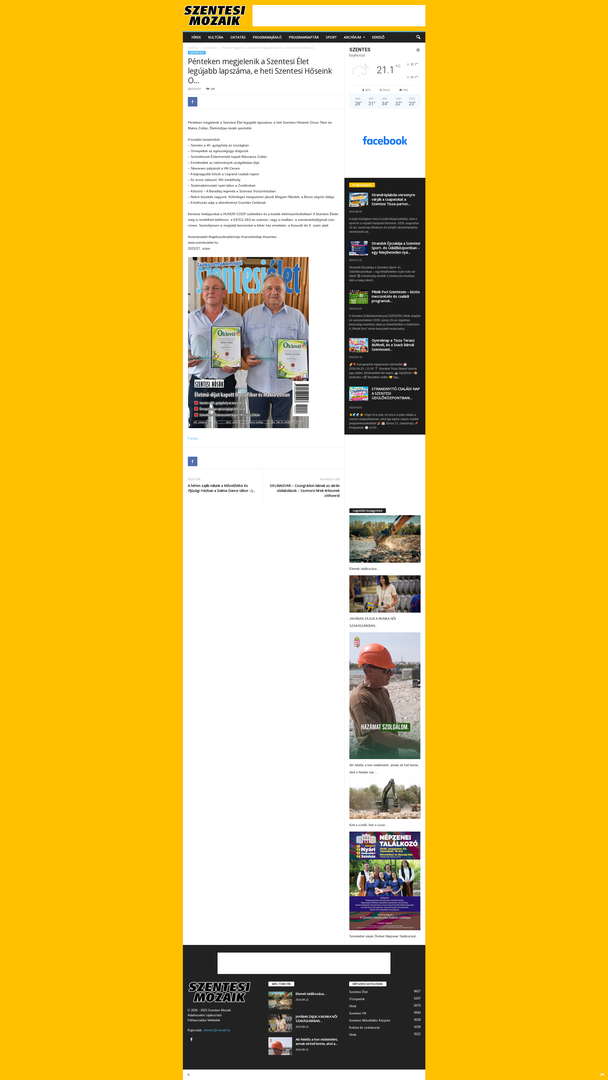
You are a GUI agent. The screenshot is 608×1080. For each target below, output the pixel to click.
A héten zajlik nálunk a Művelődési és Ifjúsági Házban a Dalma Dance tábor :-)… (221, 488)
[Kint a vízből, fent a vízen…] (385, 799)
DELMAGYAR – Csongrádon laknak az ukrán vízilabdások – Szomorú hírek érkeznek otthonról (305, 490)
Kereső (378, 37)
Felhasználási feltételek (204, 1020)
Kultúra (215, 37)
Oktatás (238, 37)
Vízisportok (357, 999)
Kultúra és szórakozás (364, 1027)
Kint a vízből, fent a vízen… (368, 825)
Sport (331, 37)
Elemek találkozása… (364, 569)
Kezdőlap (193, 47)
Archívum (352, 37)
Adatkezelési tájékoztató (205, 1015)
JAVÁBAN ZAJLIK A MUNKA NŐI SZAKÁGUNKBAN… (316, 1018)
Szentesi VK (357, 1013)
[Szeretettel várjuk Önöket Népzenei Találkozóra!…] (385, 881)
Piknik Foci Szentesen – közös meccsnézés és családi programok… (396, 296)
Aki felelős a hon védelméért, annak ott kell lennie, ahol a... (317, 1041)
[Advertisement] (338, 15)
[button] (418, 37)
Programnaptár (304, 37)
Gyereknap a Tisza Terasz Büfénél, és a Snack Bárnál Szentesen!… (393, 345)
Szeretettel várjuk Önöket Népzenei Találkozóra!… (384, 936)
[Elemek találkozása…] (385, 539)
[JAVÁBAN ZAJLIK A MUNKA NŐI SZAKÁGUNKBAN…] (385, 594)
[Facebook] (192, 102)
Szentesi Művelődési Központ (369, 1020)
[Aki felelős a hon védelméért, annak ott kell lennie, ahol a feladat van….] (385, 695)
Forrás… (194, 438)
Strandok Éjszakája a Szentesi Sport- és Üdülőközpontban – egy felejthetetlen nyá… (396, 248)
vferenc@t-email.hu (216, 1030)
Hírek (196, 37)
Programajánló (267, 37)
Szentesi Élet (210, 47)
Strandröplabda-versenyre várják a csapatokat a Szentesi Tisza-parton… (393, 199)
